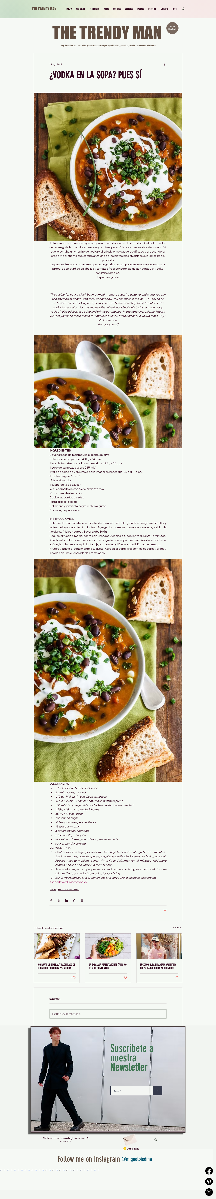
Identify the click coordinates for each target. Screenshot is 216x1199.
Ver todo (177, 927)
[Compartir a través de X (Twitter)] (58, 900)
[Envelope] (130, 1138)
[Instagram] (209, 1192)
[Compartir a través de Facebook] (50, 900)
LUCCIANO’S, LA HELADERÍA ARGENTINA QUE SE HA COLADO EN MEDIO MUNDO (158, 966)
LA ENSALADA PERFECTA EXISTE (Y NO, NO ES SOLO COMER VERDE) (108, 966)
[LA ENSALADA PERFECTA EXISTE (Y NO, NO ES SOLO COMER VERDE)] (108, 946)
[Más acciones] (165, 64)
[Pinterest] (209, 1181)
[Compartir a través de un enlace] (74, 900)
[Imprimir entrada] (81, 900)
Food (53, 889)
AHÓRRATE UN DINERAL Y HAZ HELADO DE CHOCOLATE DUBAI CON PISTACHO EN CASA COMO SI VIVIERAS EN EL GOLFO (56, 966)
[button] (80, 9)
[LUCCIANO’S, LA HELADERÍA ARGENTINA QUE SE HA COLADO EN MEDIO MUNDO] (159, 946)
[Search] (183, 9)
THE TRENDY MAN (44, 8)
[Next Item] (204, 1180)
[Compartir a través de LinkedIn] (66, 900)
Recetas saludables (68, 889)
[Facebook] (209, 1171)
